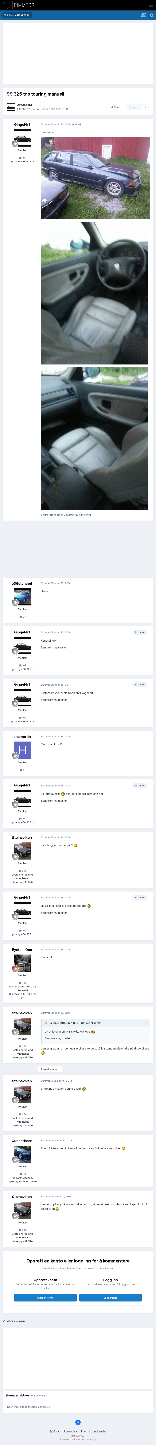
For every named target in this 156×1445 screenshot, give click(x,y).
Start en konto (45, 1297)
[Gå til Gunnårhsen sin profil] (22, 1154)
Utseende (69, 1431)
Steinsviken (22, 838)
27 (24, 616)
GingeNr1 (27, 104)
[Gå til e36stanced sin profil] (22, 596)
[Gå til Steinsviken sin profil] (22, 851)
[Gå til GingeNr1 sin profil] (11, 107)
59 (24, 1173)
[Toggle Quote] (46, 1022)
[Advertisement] (51, 53)
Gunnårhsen (22, 1141)
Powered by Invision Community (78, 1439)
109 (23, 157)
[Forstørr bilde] (63, 793)
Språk (54, 1431)
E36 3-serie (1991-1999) (56, 109)
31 (23, 769)
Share (117, 106)
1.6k (23, 982)
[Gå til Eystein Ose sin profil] (22, 963)
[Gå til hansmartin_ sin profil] (22, 750)
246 (24, 870)
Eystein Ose (22, 950)
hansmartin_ (22, 737)
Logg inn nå (110, 1297)
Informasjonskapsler (93, 1431)
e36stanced (22, 583)
